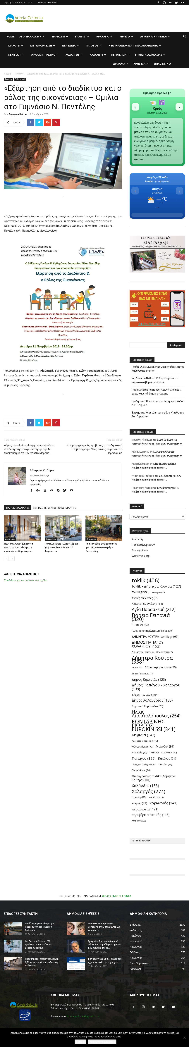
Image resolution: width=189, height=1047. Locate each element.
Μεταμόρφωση (41, 45)
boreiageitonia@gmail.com (83, 1016)
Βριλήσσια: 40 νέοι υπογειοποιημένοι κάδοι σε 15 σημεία (158, 403)
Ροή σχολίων (140, 550)
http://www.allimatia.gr (39, 475)
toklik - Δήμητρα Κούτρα (156, 586)
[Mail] (170, 2)
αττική (139, 797)
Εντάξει (80, 1041)
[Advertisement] (63, 204)
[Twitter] (176, 2)
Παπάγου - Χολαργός (144, 764)
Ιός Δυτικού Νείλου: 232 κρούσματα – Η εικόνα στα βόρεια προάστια (155, 380)
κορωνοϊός (163, 803)
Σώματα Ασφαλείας (148, 54)
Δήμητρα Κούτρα (18, 114)
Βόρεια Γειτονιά (151, 617)
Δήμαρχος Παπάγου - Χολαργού (152, 652)
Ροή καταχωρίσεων (143, 544)
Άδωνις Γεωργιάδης (147, 603)
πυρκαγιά (139, 820)
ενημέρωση (156, 797)
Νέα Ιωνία (69, 45)
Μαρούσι (14, 45)
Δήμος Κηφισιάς (149, 679)
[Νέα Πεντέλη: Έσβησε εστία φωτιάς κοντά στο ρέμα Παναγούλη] (103, 528)
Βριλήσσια (58, 36)
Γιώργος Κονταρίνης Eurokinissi (152, 630)
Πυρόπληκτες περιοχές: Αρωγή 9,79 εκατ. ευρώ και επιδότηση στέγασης (156, 391)
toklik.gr (141, 592)
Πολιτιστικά (20, 79)
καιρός (139, 803)
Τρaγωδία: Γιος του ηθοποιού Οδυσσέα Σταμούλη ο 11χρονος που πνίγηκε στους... (104, 944)
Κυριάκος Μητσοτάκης (145, 740)
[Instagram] (164, 2)
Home (10, 36)
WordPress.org (141, 555)
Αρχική (7, 73)
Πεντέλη (14, 54)
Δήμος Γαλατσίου (142, 673)
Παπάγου (167, 759)
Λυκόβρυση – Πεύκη (153, 36)
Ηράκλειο (102, 36)
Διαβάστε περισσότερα (102, 1041)
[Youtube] (182, 2)
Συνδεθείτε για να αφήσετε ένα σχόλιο (25, 580)
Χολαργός (73, 54)
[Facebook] (158, 2)
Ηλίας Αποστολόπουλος (156, 714)
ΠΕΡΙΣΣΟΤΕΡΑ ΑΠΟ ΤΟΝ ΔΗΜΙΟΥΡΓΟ (55, 507)
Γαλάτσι (80, 36)
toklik (145, 580)
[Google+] (39, 490)
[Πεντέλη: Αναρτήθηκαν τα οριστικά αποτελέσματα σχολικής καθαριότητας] (22, 528)
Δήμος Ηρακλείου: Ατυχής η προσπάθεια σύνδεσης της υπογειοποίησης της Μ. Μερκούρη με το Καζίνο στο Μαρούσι (29, 449)
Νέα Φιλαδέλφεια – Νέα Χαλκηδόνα (133, 45)
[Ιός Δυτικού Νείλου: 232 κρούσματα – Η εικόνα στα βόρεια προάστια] (13, 946)
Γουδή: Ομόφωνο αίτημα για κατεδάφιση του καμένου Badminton (158, 368)
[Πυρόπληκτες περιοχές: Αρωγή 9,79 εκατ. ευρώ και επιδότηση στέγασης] (13, 963)
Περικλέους (141, 770)
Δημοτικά (10, 539)
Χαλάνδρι (96, 54)
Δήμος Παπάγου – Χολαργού (156, 687)
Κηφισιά (124, 36)
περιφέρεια (145, 809)
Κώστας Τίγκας (142, 746)
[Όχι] (184, 1037)
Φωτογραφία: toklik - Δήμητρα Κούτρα (153, 778)
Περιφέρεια (118, 54)
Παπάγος (92, 45)
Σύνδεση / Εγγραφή (47, 2)
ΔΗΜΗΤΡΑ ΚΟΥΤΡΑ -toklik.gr (155, 636)
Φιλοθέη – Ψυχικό (43, 54)
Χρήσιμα (139, 63)
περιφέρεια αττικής (150, 815)
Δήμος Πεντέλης (145, 694)
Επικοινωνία (162, 63)
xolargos (158, 592)
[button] (184, 37)
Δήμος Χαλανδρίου (152, 700)
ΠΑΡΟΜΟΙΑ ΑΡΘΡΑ (17, 507)
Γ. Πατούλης (140, 624)
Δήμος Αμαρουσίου (161, 667)
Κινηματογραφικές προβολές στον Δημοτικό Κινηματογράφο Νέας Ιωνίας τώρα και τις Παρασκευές (94, 449)
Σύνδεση (137, 539)
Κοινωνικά (51, 539)
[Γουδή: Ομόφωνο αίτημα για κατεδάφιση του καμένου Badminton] (13, 928)
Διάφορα (119, 63)
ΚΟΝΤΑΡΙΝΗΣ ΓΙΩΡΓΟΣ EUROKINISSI (153, 725)
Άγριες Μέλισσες (145, 598)
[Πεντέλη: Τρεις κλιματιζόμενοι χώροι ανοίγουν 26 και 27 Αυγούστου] (63, 528)
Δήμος (137, 667)
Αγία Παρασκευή (30, 36)
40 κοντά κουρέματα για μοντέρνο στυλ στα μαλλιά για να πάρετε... (104, 926)
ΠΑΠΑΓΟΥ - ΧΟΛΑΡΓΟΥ (163, 752)
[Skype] (59, 490)
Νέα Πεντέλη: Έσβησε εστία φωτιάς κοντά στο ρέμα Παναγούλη (101, 547)
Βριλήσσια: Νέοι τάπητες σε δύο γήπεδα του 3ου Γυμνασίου (158, 414)
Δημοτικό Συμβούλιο (147, 706)
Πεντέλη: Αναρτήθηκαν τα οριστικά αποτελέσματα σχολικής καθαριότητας (18, 547)
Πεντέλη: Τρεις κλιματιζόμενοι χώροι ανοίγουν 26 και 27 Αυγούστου (62, 547)
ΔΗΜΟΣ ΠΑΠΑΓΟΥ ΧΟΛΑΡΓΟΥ (148, 644)
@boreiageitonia (117, 896)
